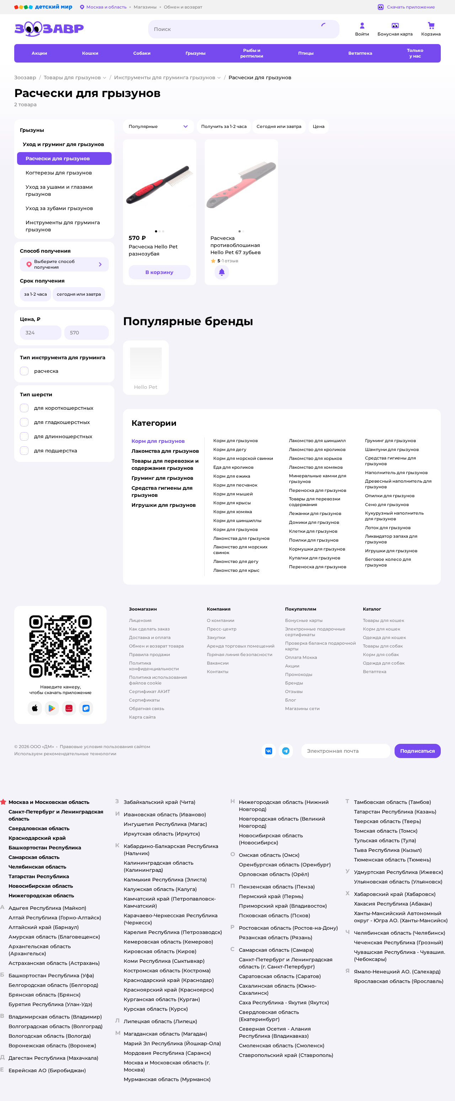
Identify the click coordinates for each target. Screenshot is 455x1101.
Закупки (216, 637)
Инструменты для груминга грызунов (164, 77)
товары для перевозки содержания (314, 501)
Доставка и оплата (150, 637)
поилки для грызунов (313, 540)
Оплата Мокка (301, 657)
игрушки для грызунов (391, 550)
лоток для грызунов (388, 527)
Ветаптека (374, 671)
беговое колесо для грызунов (388, 562)
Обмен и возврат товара (156, 646)
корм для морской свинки (243, 458)
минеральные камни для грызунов (317, 478)
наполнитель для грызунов (396, 472)
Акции (292, 665)
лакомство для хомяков (316, 467)
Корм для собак (381, 654)
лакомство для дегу (235, 561)
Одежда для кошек (384, 637)
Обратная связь (146, 708)
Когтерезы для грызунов (59, 173)
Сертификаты (144, 700)
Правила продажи (149, 654)
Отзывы (294, 691)
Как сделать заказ (149, 629)
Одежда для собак (384, 663)
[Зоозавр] (75, 29)
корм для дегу (229, 449)
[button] (158, 126)
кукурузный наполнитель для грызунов (394, 515)
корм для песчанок (235, 485)
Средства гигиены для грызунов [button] (162, 491)
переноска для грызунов (317, 490)
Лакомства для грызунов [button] (165, 451)
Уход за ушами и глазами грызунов (59, 190)
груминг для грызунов (390, 440)
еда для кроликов (233, 467)
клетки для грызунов (313, 531)
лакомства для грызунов (241, 538)
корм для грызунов (235, 440)
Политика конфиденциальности (154, 665)
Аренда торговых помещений (240, 646)
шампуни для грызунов (392, 449)
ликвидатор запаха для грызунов (391, 538)
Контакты (218, 671)
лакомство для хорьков (315, 458)
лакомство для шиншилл (317, 440)
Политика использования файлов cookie (158, 680)
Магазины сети (302, 708)
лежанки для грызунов (315, 513)
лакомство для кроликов (317, 449)
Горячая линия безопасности (239, 654)
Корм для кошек (381, 629)
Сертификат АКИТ (149, 691)
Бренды (294, 683)
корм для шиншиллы (237, 520)
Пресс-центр (221, 629)
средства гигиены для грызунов (390, 460)
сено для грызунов (387, 504)
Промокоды (298, 674)
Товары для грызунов (72, 77)
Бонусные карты (304, 620)
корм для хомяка (232, 511)
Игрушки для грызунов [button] (164, 505)
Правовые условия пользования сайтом (105, 746)
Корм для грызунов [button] (158, 441)
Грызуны (32, 130)
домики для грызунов (314, 522)
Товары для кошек (383, 620)
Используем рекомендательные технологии (65, 753)
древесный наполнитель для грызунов (398, 483)
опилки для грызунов (389, 495)
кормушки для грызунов (317, 549)
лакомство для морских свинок (240, 549)
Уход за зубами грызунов (59, 208)
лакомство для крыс (236, 570)
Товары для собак (383, 646)
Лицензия (140, 620)
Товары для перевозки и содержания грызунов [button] (165, 464)
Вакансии (218, 663)
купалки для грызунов (314, 557)
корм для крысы (232, 502)
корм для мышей (233, 493)
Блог (290, 700)
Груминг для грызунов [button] (162, 478)
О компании (220, 620)
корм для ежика (231, 476)
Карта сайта (142, 717)
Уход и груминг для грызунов (63, 144)
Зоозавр (25, 77)
